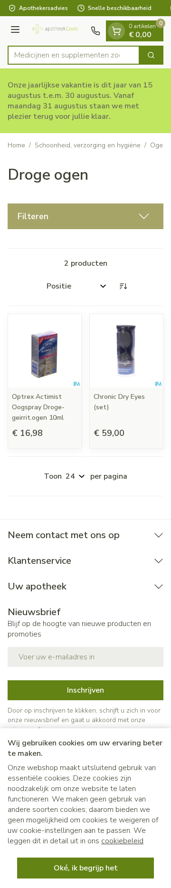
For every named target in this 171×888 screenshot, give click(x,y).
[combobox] (74, 55)
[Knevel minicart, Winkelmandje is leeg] (116, 30)
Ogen (158, 145)
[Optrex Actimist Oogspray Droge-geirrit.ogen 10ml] (44, 350)
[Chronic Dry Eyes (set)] (126, 350)
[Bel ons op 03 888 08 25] (95, 31)
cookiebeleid (122, 841)
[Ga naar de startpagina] (57, 31)
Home (16, 145)
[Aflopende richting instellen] (123, 286)
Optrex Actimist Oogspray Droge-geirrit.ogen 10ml (38, 407)
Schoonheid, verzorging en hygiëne (88, 145)
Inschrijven (85, 690)
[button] (85, 216)
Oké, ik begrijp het (86, 868)
